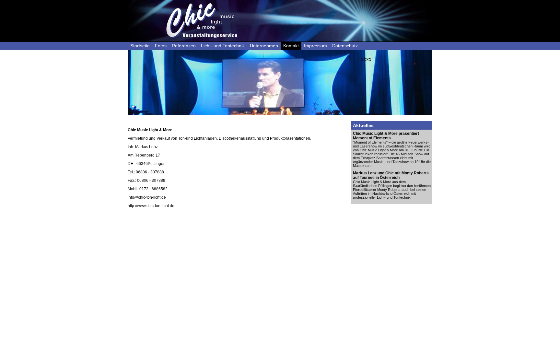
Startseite (140, 45)
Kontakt (291, 45)
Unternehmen (264, 45)
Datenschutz (345, 45)
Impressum (315, 45)
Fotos (161, 45)
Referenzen (184, 45)
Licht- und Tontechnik (223, 45)
